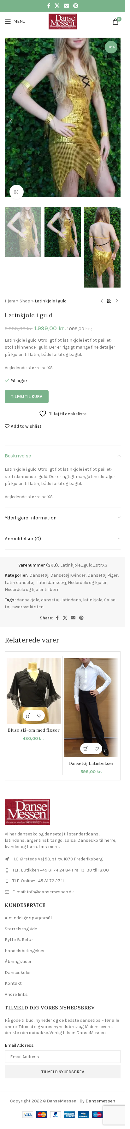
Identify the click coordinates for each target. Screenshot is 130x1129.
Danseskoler (18, 962)
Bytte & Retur (19, 929)
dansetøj (50, 589)
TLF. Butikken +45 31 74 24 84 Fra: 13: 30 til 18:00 (60, 860)
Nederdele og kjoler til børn (32, 579)
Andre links (16, 984)
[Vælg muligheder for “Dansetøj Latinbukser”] (85, 738)
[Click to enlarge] (16, 185)
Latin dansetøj (19, 572)
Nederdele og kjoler (87, 572)
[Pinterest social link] (75, 6)
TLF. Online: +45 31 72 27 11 (38, 870)
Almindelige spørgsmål (28, 907)
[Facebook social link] (49, 6)
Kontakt (13, 973)
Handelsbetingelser (25, 940)
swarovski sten (28, 596)
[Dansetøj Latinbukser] (91, 697)
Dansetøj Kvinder (68, 565)
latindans (71, 589)
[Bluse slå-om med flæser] (34, 681)
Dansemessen (100, 1091)
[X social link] (57, 6)
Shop (25, 291)
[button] (11, 117)
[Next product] (117, 291)
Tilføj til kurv (26, 386)
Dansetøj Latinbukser (91, 753)
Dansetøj (38, 565)
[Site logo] (63, 21)
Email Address (19, 1035)
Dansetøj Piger (102, 565)
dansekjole (28, 589)
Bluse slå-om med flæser (34, 720)
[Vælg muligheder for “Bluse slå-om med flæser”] (28, 705)
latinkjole (92, 589)
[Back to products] (109, 291)
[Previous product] (101, 291)
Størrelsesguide (21, 918)
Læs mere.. (49, 836)
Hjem (10, 291)
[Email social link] (66, 6)
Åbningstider (18, 951)
